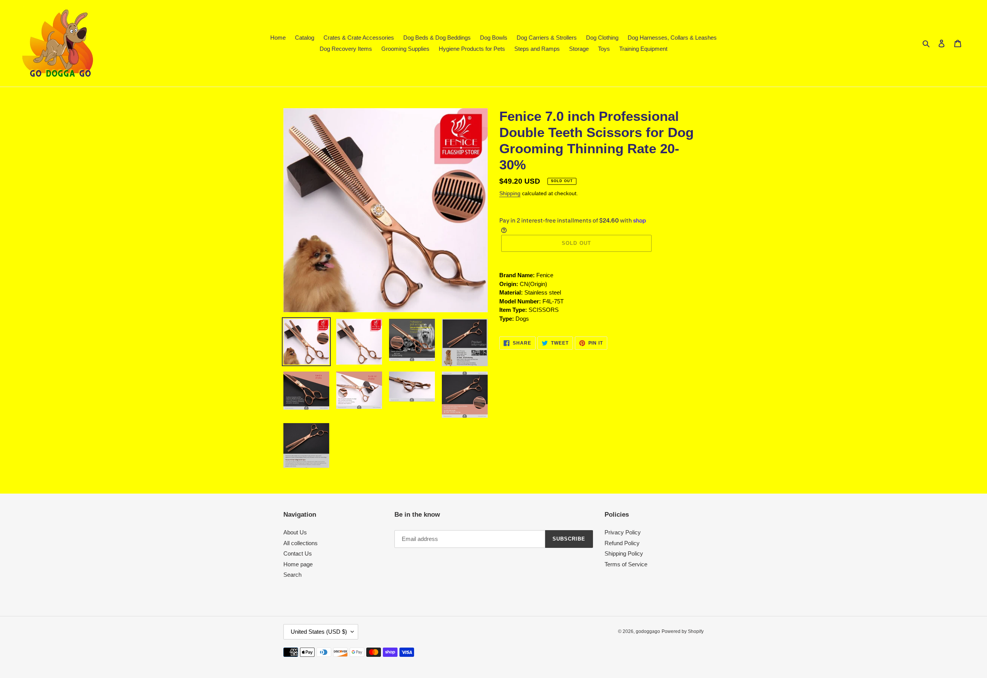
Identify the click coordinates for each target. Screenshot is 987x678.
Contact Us (297, 553)
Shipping (509, 193)
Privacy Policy (623, 532)
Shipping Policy (624, 553)
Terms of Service (626, 564)
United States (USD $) (319, 631)
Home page (298, 564)
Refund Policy (622, 543)
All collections (300, 543)
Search (292, 574)
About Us (295, 532)
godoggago (648, 631)
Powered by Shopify (683, 631)
